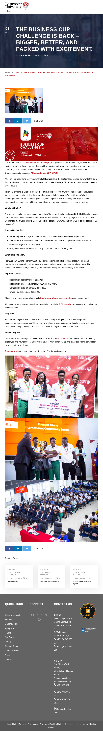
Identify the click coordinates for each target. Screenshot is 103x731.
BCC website (65, 304)
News (37, 55)
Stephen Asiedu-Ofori (49, 581)
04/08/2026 (12, 569)
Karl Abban (25, 55)
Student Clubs (11, 646)
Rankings (9, 633)
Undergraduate (11, 624)
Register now (11, 351)
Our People (15, 578)
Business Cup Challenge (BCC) (41, 163)
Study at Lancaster (13, 615)
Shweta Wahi (13, 581)
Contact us (10, 659)
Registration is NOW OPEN (45, 173)
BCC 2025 (63, 338)
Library (8, 642)
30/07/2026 (44, 569)
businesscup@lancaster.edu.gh (55, 298)
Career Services (12, 651)
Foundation (10, 619)
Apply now (9, 628)
